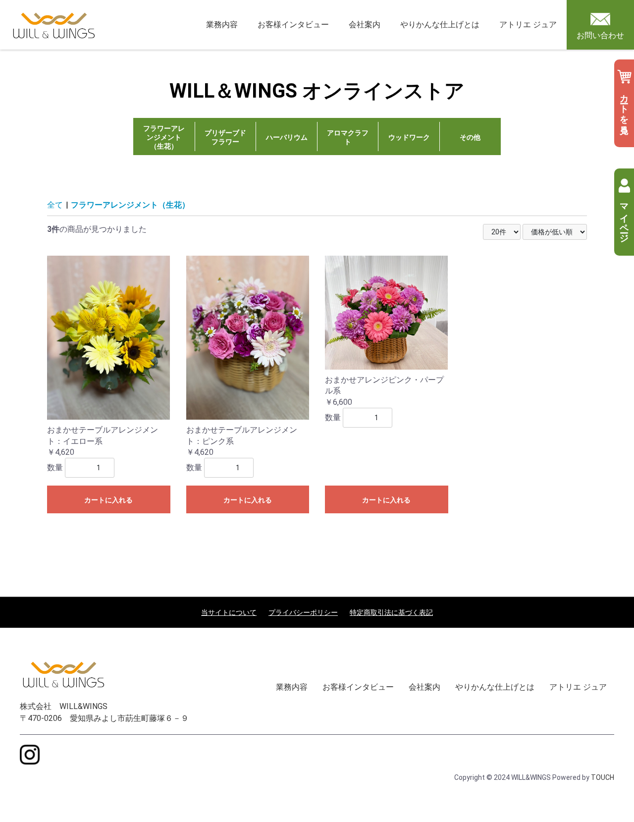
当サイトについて (229, 612)
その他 (470, 137)
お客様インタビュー (293, 24)
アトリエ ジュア (528, 24)
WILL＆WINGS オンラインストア (317, 91)
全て (55, 205)
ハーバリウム (287, 137)
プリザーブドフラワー (225, 137)
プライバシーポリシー (303, 612)
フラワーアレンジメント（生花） (164, 137)
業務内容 (222, 24)
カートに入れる (108, 500)
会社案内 (364, 24)
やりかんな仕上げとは (439, 24)
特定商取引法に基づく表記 (391, 612)
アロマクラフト (348, 137)
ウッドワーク (409, 137)
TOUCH (602, 777)
